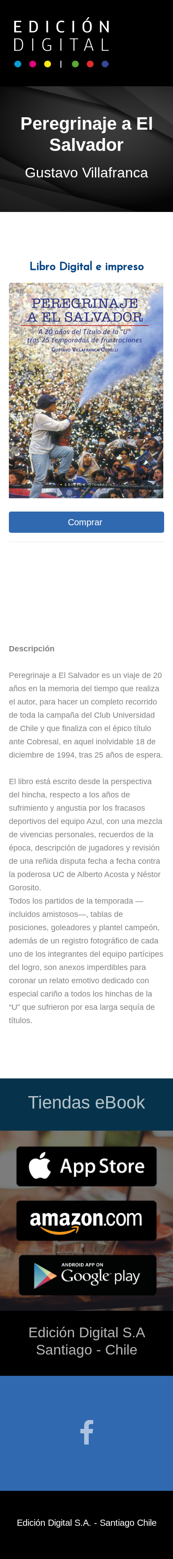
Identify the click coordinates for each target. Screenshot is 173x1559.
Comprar (86, 522)
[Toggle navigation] (157, 43)
